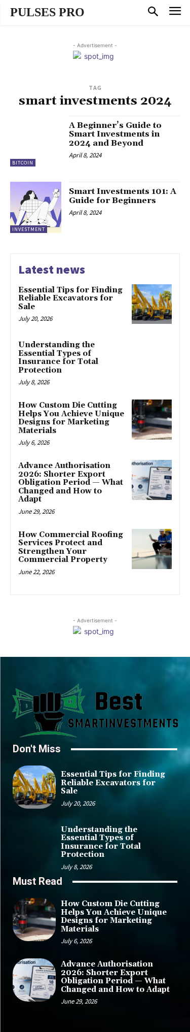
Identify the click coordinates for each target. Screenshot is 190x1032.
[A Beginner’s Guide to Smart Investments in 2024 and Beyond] (35, 141)
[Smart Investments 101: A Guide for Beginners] (35, 207)
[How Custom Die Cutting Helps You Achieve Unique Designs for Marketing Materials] (152, 420)
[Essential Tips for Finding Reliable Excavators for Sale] (152, 304)
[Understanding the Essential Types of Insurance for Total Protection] (152, 359)
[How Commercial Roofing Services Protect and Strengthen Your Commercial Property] (152, 549)
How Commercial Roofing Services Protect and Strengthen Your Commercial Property (70, 547)
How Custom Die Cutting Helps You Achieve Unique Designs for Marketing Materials (71, 418)
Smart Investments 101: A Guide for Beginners (122, 196)
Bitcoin (22, 162)
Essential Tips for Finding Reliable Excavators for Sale (70, 298)
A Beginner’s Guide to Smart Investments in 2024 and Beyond (115, 134)
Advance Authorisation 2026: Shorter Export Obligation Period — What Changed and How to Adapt (70, 482)
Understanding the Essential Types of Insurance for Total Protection (58, 357)
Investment (28, 229)
